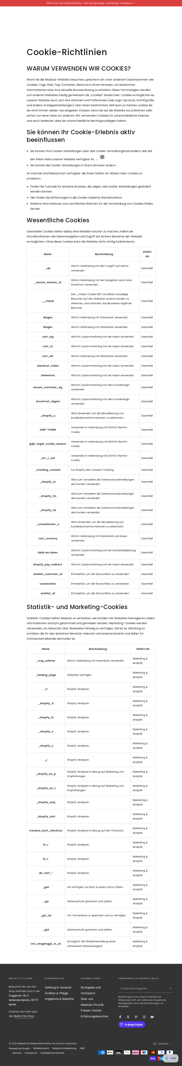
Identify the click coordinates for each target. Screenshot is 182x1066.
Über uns (87, 999)
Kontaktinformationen (52, 1053)
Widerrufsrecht (41, 1048)
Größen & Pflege (56, 993)
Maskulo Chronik (92, 1005)
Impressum (31, 1053)
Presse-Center (91, 1010)
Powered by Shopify (19, 1048)
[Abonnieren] (171, 988)
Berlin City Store (24, 1016)
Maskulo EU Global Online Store (34, 1043)
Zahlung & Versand (58, 987)
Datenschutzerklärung (64, 1048)
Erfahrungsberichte (94, 1016)
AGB (82, 1048)
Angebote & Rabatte (59, 999)
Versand (17, 1053)
